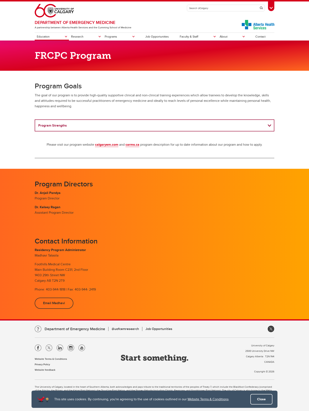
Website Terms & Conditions (208, 399)
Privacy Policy (42, 364)
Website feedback (45, 370)
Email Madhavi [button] (54, 303)
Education (43, 36)
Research (77, 36)
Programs (111, 36)
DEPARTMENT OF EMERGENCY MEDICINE (75, 22)
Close (261, 399)
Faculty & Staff (189, 36)
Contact (260, 36)
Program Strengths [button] (52, 125)
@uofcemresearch (125, 328)
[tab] (154, 125)
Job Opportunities (157, 36)
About (223, 36)
